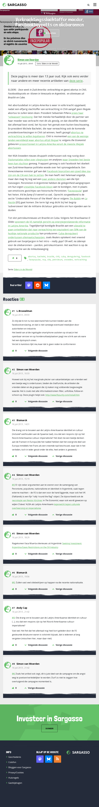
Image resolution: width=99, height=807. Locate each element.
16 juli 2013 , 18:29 (20, 537)
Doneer (49, 728)
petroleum (57, 259)
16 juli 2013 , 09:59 (20, 314)
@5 (13, 582)
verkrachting (80, 259)
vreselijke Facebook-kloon (38, 186)
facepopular (35, 259)
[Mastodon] (40, 759)
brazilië (50, 256)
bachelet (41, 256)
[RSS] (57, 759)
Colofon (12, 762)
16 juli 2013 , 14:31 (20, 424)
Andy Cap (21, 607)
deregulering (73, 256)
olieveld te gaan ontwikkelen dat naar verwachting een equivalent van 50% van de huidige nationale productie (47, 229)
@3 (13, 484)
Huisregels (13, 777)
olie (49, 259)
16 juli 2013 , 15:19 (20, 478)
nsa (44, 259)
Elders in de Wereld (50, 63)
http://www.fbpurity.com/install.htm (62, 395)
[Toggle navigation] (94, 4)
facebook (85, 256)
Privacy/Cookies (16, 772)
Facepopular (75, 190)
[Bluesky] (48, 759)
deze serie (76, 81)
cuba (63, 256)
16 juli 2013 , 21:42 (20, 611)
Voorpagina (50, 13)
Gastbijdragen (15, 782)
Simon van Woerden (28, 59)
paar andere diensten (54, 179)
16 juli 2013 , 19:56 (20, 576)
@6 (13, 673)
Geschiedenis (14, 757)
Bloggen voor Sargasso (19, 767)
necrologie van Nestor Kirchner (27, 500)
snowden (68, 259)
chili (57, 256)
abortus (32, 256)
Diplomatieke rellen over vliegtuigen (28, 159)
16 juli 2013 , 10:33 (20, 373)
